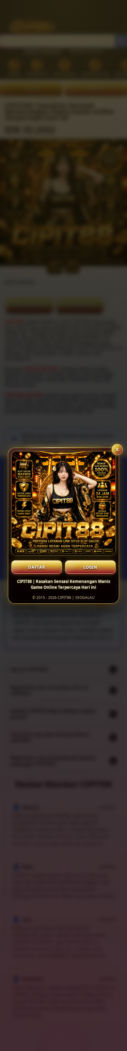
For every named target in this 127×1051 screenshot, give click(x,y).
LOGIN (90, 567)
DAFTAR (36, 567)
